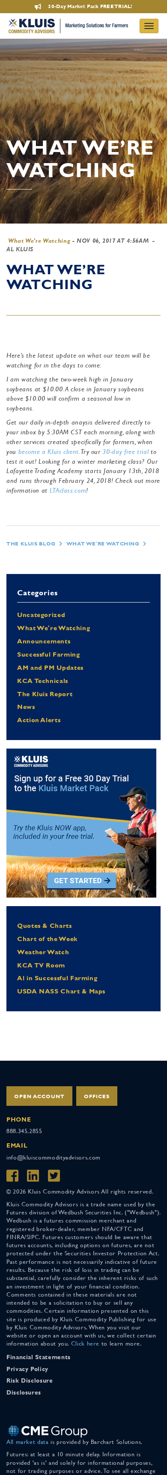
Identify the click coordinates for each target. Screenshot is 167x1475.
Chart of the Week (47, 938)
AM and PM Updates (50, 667)
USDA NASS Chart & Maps (61, 991)
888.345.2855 (24, 1131)
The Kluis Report (44, 693)
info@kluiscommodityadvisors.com (53, 1157)
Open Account (39, 1096)
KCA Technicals (42, 680)
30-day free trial (125, 452)
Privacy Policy (27, 1369)
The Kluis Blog (31, 544)
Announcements (43, 641)
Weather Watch (43, 952)
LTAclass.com (68, 490)
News (26, 706)
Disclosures (23, 1392)
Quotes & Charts (44, 925)
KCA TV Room (41, 965)
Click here (85, 1343)
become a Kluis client (48, 452)
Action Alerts (38, 719)
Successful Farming (48, 654)
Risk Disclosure (29, 1380)
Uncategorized (41, 614)
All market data (27, 1441)
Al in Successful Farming (57, 977)
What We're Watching (39, 240)
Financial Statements (38, 1357)
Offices (97, 1096)
